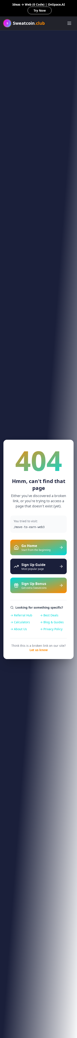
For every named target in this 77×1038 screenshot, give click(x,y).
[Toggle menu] (69, 23)
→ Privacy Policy (51, 629)
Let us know (39, 650)
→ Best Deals (49, 615)
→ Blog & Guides (52, 622)
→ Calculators (20, 622)
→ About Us (18, 629)
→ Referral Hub (21, 615)
